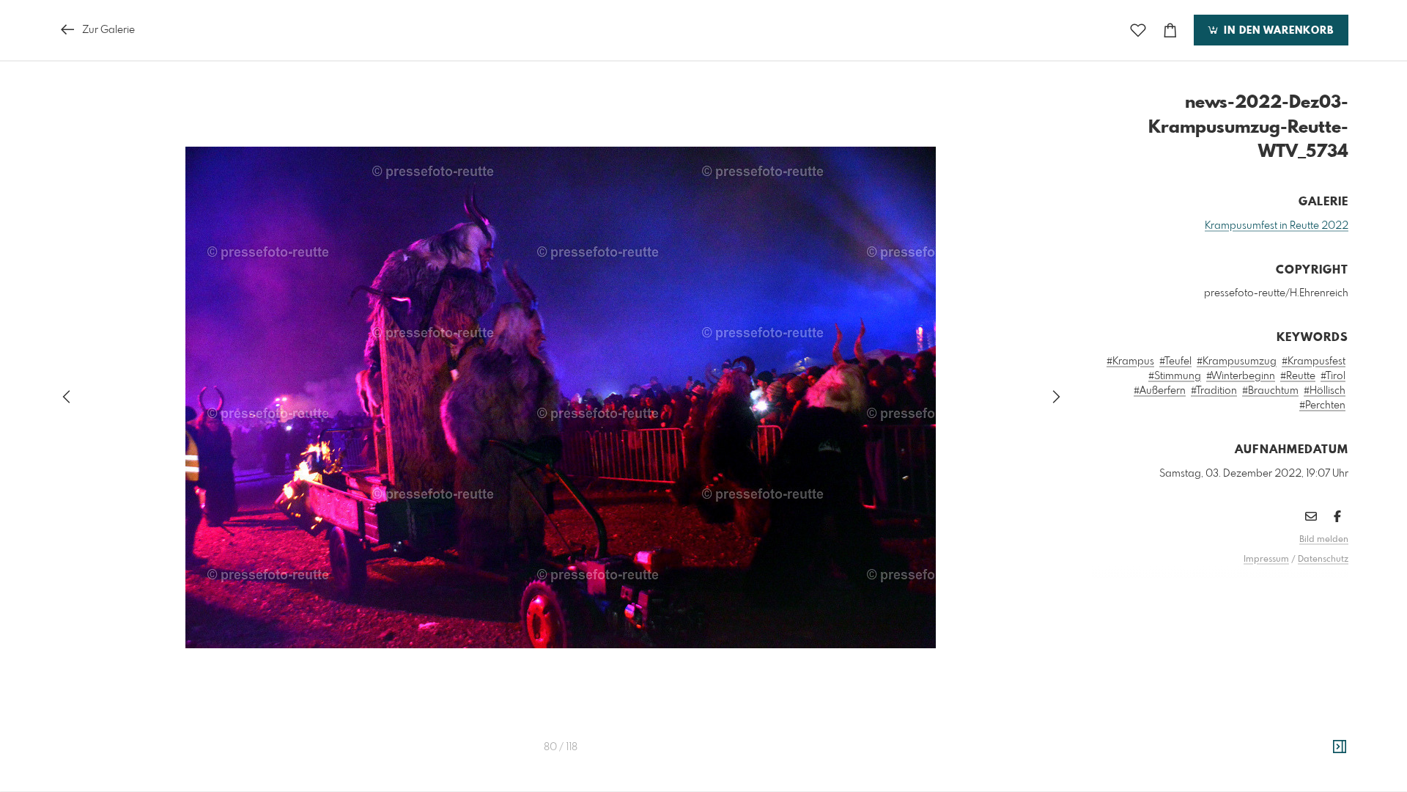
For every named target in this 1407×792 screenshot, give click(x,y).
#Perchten (1322, 405)
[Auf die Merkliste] (1138, 30)
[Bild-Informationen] (1339, 747)
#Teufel (1175, 361)
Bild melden (1323, 539)
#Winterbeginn (1240, 376)
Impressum (1266, 559)
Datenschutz (1323, 559)
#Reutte (1297, 376)
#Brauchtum (1270, 391)
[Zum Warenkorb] (1170, 30)
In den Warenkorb (1277, 31)
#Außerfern (1160, 391)
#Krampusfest (1313, 361)
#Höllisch (1324, 391)
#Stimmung (1174, 376)
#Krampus (1130, 361)
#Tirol (1333, 376)
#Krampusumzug (1237, 361)
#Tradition (1214, 391)
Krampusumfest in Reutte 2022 (1276, 226)
